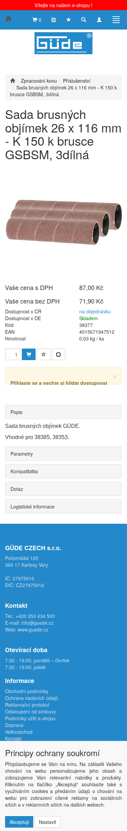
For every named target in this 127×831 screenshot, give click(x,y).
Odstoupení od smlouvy (30, 711)
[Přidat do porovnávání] (58, 354)
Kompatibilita (24, 471)
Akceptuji (19, 821)
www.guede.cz (33, 629)
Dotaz (16, 488)
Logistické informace (32, 506)
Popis (16, 412)
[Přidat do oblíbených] (43, 354)
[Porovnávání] (54, 19)
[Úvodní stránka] (12, 80)
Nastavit (47, 821)
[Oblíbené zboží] (69, 19)
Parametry (21, 453)
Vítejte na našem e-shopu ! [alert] (63, 5)
